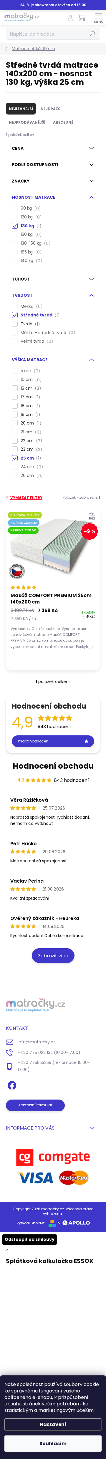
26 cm (31, 475)
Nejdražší (51, 108)
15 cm (30, 388)
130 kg (30, 226)
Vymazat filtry (26, 497)
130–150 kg (35, 243)
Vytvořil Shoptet (30, 1223)
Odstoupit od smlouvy (29, 1239)
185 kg (30, 252)
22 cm (30, 441)
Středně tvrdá (39, 315)
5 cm (29, 371)
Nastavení (53, 1424)
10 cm (30, 380)
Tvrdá (29, 324)
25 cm (30, 458)
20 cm (30, 423)
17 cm (29, 397)
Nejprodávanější (27, 122)
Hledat (92, 33)
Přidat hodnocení (33, 741)
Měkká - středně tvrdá (47, 333)
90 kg (30, 208)
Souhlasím (53, 1443)
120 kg (30, 217)
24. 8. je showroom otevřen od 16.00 (53, 5)
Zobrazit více (53, 955)
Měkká (31, 307)
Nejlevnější (21, 108)
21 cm (30, 432)
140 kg (30, 261)
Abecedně (63, 122)
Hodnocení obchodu (53, 766)
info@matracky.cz (36, 1042)
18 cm (29, 406)
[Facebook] (11, 1084)
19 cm (29, 415)
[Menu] (98, 17)
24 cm (31, 467)
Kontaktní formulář (35, 1104)
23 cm (30, 449)
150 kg (30, 234)
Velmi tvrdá (36, 341)
